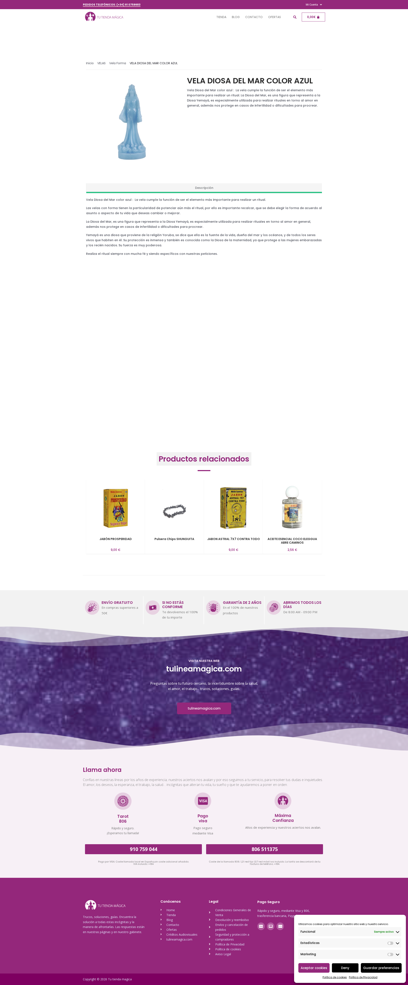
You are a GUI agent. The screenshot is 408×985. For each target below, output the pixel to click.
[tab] (204, 188)
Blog (236, 17)
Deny (345, 968)
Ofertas (274, 17)
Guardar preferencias (381, 968)
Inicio (90, 63)
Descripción (204, 188)
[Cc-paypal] (280, 926)
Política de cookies (335, 977)
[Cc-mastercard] (270, 926)
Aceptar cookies (314, 968)
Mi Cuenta (312, 4)
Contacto (254, 17)
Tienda (221, 17)
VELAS (101, 63)
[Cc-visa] (261, 926)
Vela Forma (117, 63)
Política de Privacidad (363, 977)
